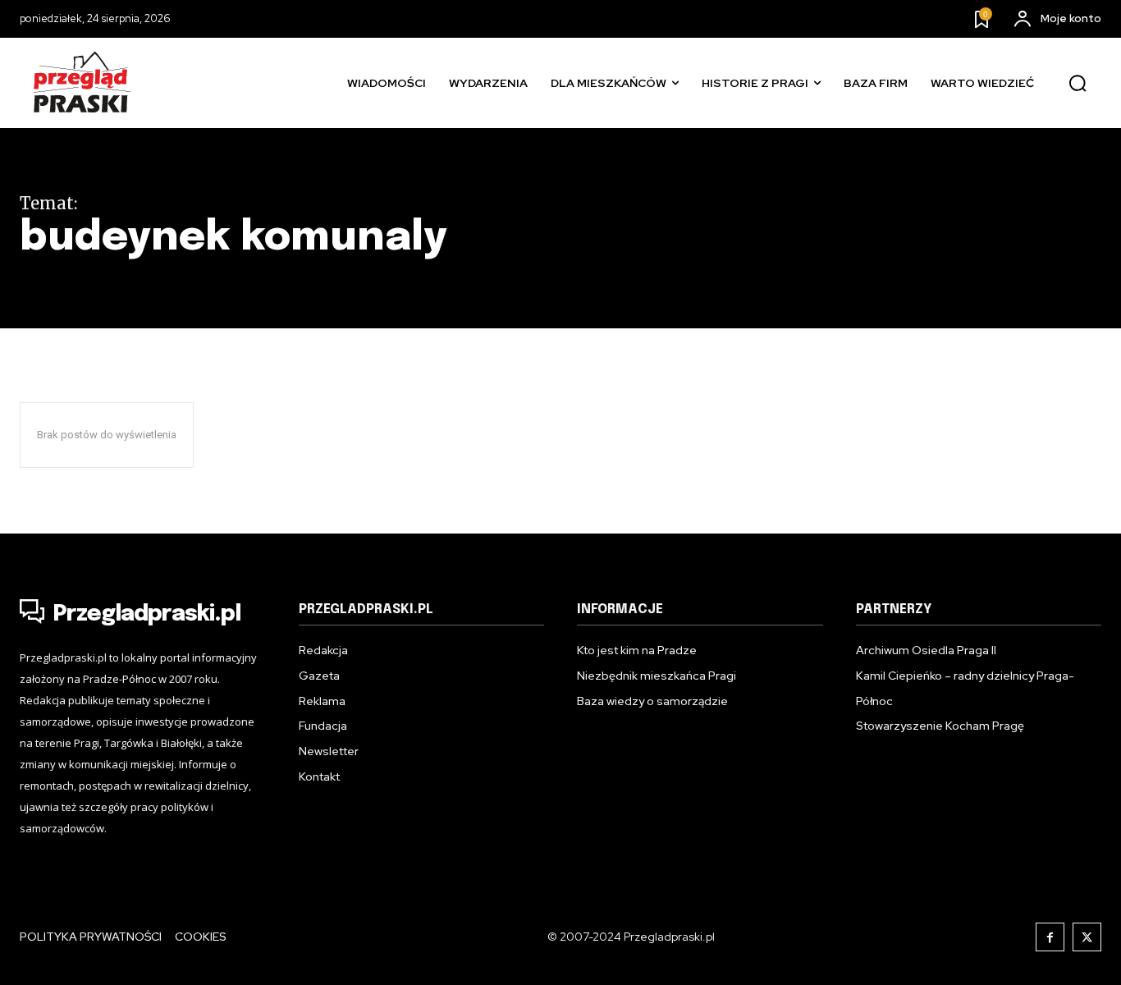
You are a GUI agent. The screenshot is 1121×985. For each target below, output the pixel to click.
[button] (1077, 84)
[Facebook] (1050, 937)
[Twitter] (1087, 937)
